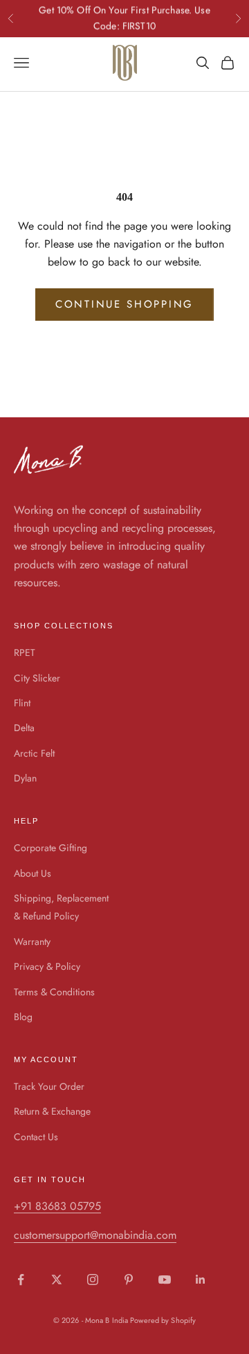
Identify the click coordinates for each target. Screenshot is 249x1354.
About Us (32, 873)
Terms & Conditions (54, 992)
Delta (24, 728)
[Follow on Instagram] (93, 1279)
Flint (22, 703)
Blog (23, 1017)
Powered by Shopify (163, 1320)
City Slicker (37, 678)
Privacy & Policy (47, 966)
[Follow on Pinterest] (129, 1279)
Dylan (25, 778)
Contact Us (36, 1137)
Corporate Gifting (50, 848)
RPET (24, 652)
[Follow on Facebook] (21, 1279)
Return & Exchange (52, 1111)
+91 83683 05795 (57, 1206)
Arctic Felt (34, 753)
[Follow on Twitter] (57, 1279)
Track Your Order (49, 1086)
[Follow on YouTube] (165, 1279)
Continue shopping (124, 304)
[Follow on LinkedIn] (201, 1279)
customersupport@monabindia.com (95, 1235)
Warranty (32, 941)
